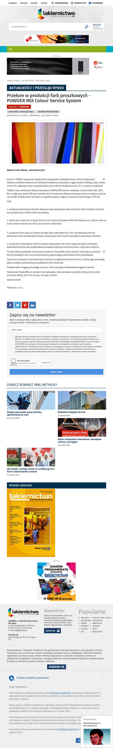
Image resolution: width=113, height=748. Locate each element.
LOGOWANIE (97, 3)
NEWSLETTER (80, 3)
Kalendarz (86, 620)
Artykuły (85, 618)
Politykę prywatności (60, 693)
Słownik (96, 626)
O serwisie (12, 3)
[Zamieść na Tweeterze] (17, 305)
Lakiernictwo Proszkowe (48, 112)
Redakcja (23, 3)
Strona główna (13, 81)
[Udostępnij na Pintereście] (25, 305)
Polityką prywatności (67, 729)
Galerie (84, 629)
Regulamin (97, 632)
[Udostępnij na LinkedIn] (32, 305)
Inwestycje (97, 623)
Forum (84, 623)
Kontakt (44, 3)
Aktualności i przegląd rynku (36, 81)
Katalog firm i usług (101, 618)
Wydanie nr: (19, 107)
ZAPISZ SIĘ (50, 631)
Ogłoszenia (97, 620)
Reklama (34, 3)
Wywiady (85, 626)
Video (94, 629)
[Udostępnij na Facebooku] (10, 305)
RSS (82, 632)
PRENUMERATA (61, 3)
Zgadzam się (57, 667)
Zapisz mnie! (56, 372)
